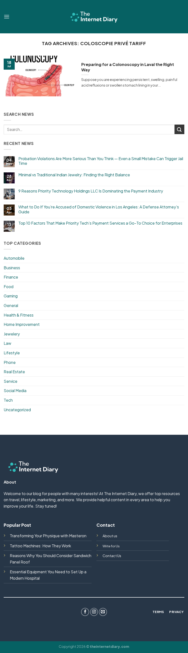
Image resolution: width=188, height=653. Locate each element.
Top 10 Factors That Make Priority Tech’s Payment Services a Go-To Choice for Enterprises (100, 223)
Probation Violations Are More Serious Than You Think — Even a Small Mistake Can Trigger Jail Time (100, 161)
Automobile (14, 258)
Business (12, 267)
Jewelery (12, 333)
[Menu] (7, 17)
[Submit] (179, 129)
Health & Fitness (19, 315)
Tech (8, 400)
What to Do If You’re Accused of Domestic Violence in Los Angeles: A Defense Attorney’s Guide (98, 209)
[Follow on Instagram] (94, 612)
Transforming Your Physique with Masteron (48, 535)
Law (7, 343)
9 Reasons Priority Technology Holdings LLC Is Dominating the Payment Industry (90, 191)
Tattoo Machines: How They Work (40, 545)
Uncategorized (17, 409)
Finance (11, 277)
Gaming (11, 295)
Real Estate (14, 371)
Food (8, 286)
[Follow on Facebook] (85, 612)
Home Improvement (22, 324)
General (11, 305)
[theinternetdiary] (94, 16)
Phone (10, 362)
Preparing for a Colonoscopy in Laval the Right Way (127, 67)
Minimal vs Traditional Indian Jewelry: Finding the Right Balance (74, 174)
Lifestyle (12, 352)
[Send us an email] (103, 612)
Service (10, 381)
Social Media (15, 390)
